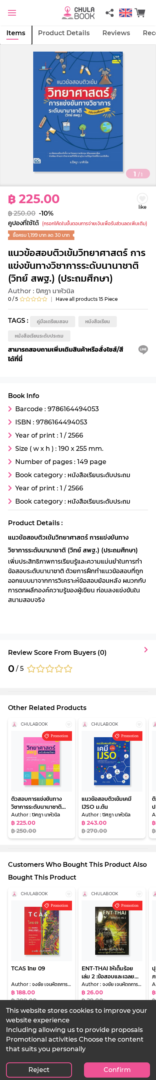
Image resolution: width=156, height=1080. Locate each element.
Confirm (117, 1070)
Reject (39, 1070)
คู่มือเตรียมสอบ (52, 321)
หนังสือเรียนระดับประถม (39, 336)
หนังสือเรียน (97, 321)
